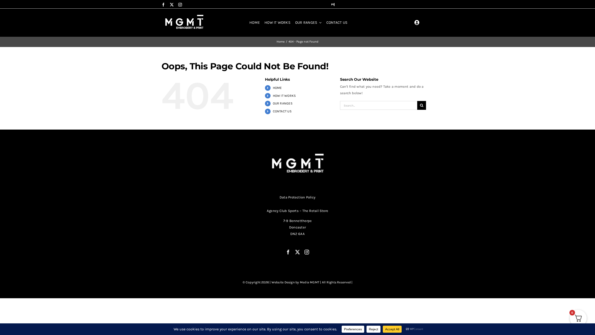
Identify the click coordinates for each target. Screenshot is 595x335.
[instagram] (180, 5)
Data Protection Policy (297, 197)
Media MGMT (309, 282)
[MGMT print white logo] (185, 15)
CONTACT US (282, 111)
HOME (277, 88)
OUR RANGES (282, 103)
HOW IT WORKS (284, 96)
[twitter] (172, 5)
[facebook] (163, 5)
